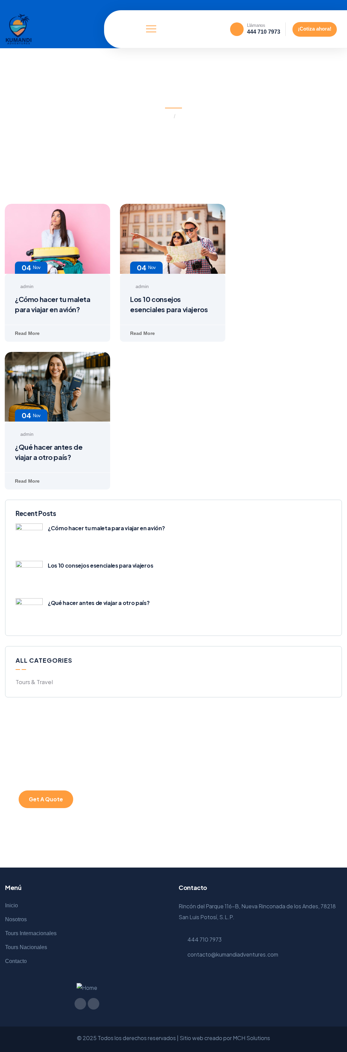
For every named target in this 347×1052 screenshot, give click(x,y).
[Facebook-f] (80, 1004)
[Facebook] (323, 5)
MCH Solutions (251, 1037)
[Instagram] (334, 5)
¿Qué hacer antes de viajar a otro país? (99, 602)
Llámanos (256, 25)
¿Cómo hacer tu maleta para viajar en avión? (106, 528)
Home (164, 116)
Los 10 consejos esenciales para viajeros (100, 565)
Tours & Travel (34, 681)
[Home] (18, 29)
